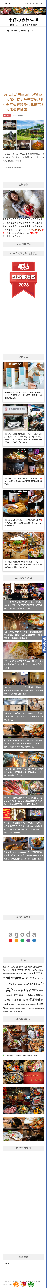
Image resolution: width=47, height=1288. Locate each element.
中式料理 (6, 115)
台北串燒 (39, 970)
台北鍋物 (7, 995)
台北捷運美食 (12, 978)
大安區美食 (28, 995)
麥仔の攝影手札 (18, 115)
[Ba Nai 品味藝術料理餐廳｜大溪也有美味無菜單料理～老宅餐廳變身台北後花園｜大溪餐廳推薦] (23, 135)
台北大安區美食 (25, 974)
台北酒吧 (40, 990)
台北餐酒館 (17, 995)
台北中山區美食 (29, 970)
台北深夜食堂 (9, 984)
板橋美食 (33, 1004)
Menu (7, 3)
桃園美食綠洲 (9, 1008)
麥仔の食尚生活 (23, 20)
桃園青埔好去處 (36, 1008)
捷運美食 (35, 999)
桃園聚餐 (17, 1008)
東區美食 (18, 1004)
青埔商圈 (19, 1011)
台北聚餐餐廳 (29, 990)
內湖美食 (13, 970)
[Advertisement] (23, 66)
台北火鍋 (18, 984)
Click (44, 644)
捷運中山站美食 (23, 1000)
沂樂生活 (6, 1263)
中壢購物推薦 (23, 967)
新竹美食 (12, 1004)
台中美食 (19, 970)
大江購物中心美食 (11, 1000)
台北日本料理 (28, 978)
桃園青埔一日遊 (26, 1008)
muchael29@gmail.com (20, 233)
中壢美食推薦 (14, 967)
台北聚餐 (17, 991)
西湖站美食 (12, 1011)
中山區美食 (32, 967)
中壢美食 (6, 967)
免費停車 (39, 967)
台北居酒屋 (37, 973)
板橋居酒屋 (25, 1004)
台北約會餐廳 (33, 984)
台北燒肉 (24, 984)
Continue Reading (13, 168)
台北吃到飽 (14, 973)
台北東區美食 (39, 978)
